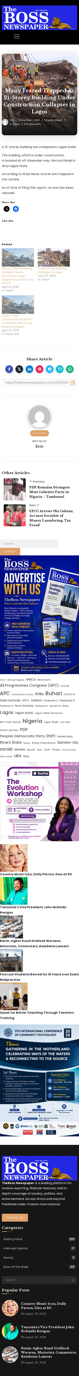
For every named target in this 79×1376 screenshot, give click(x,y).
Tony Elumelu (69, 749)
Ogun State (51, 722)
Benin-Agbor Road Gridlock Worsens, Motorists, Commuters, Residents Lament (49, 1352)
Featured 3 (67, 700)
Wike (26, 756)
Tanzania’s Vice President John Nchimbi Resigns (47, 1329)
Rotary (27, 743)
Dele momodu (10, 700)
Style (39, 749)
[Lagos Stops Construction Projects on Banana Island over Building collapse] (18, 304)
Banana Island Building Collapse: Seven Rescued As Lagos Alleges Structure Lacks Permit (18, 276)
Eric (12, 120)
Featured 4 (6, 705)
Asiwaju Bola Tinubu (22, 694)
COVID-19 (69, 694)
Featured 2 (51, 700)
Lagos (6, 712)
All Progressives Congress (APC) (29, 685)
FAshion (36, 700)
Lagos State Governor (49, 713)
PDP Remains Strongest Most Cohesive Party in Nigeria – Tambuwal (49, 492)
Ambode (65, 686)
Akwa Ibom (44, 679)
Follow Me (39, 433)
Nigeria (32, 721)
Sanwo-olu (67, 742)
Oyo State (65, 722)
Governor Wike (59, 706)
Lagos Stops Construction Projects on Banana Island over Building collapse (17, 321)
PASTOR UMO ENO (9, 730)
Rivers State (11, 742)
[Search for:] (29, 543)
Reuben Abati (65, 736)
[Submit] (74, 1280)
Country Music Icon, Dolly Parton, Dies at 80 (36, 874)
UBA (17, 755)
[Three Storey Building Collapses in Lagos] (54, 257)
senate (19, 749)
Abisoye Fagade (15, 680)
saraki (6, 749)
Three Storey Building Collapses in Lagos (52, 270)
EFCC (25, 700)
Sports (31, 749)
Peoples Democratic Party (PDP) (27, 736)
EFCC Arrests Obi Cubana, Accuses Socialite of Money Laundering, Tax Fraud (51, 518)
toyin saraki (6, 756)
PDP (24, 729)
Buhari (53, 693)
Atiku (39, 693)
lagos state (24, 713)
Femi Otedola (24, 706)
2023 (3, 680)
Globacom (41, 705)
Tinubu (56, 749)
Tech (47, 749)
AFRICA (31, 679)
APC (5, 693)
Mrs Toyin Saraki (10, 722)
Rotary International (43, 742)
